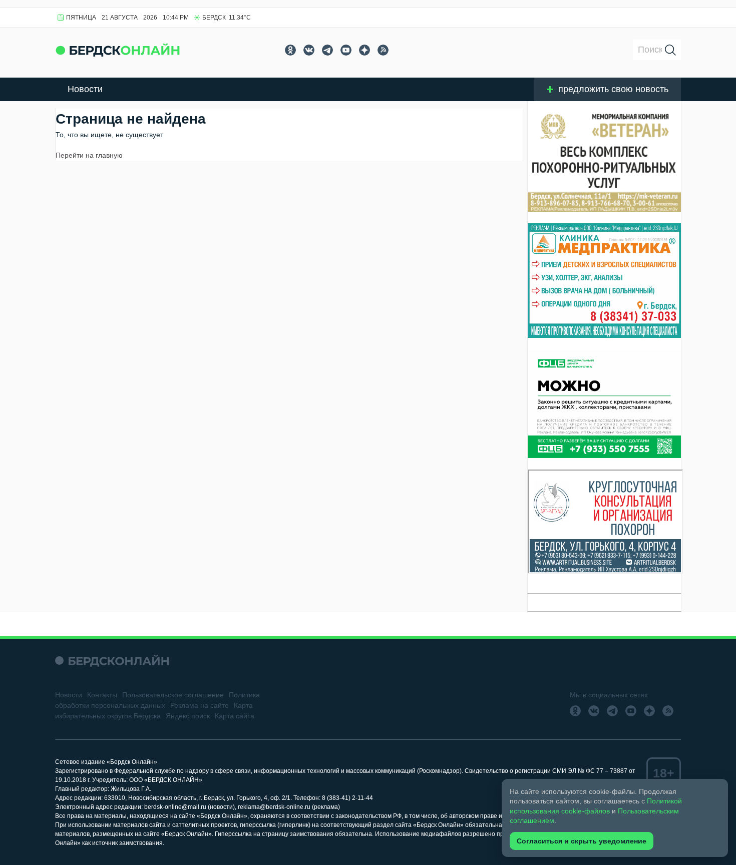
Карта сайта (234, 716)
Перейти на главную (89, 155)
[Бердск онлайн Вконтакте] (308, 50)
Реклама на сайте (199, 705)
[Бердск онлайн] (117, 50)
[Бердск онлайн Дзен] (364, 50)
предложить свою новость (613, 89)
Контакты (102, 695)
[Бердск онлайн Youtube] (345, 50)
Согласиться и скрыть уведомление (581, 841)
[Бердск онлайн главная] (112, 660)
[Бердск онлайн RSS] (383, 50)
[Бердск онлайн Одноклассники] (290, 50)
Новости (85, 89)
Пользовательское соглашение (173, 695)
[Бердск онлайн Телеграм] (327, 50)
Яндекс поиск (188, 716)
